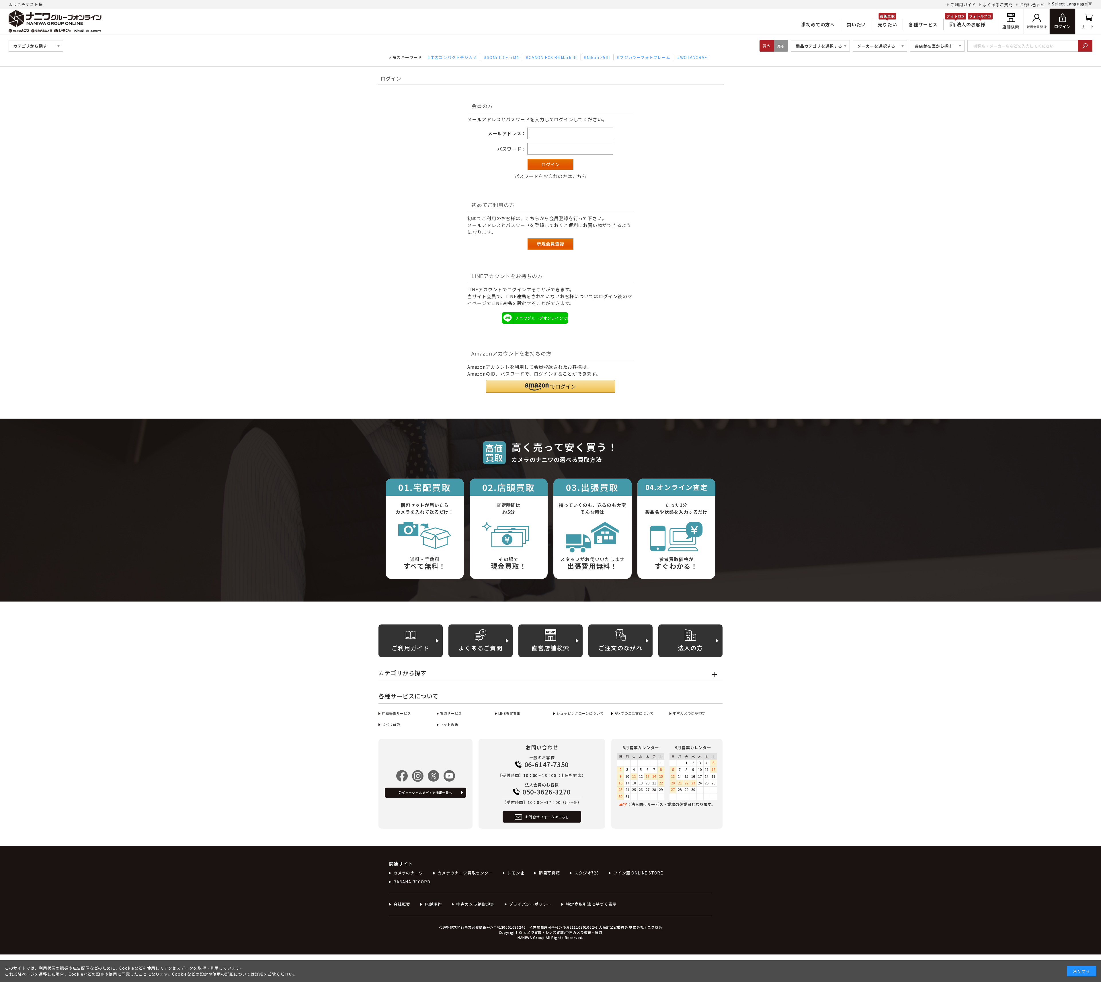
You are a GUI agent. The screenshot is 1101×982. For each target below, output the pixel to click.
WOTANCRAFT (695, 57)
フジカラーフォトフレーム (645, 57)
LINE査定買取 (509, 713)
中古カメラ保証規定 (689, 713)
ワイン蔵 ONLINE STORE (638, 873)
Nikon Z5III (598, 57)
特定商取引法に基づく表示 (591, 904)
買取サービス (451, 713)
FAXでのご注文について (634, 713)
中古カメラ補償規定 (475, 904)
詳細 (259, 974)
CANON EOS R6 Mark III (553, 57)
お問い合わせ (1032, 4)
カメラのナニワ (408, 873)
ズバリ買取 (391, 724)
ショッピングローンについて (580, 713)
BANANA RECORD (411, 882)
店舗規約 (433, 904)
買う (766, 45)
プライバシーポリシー (530, 904)
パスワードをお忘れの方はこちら (550, 176)
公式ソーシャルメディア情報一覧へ (425, 792)
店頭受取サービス (396, 713)
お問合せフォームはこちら (547, 816)
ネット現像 (449, 724)
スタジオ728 (586, 873)
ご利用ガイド (963, 4)
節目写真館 (549, 873)
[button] (550, 386)
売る (781, 45)
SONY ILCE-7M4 (503, 57)
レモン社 (515, 873)
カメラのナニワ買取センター (465, 873)
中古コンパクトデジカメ (453, 57)
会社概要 (401, 904)
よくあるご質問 (998, 4)
